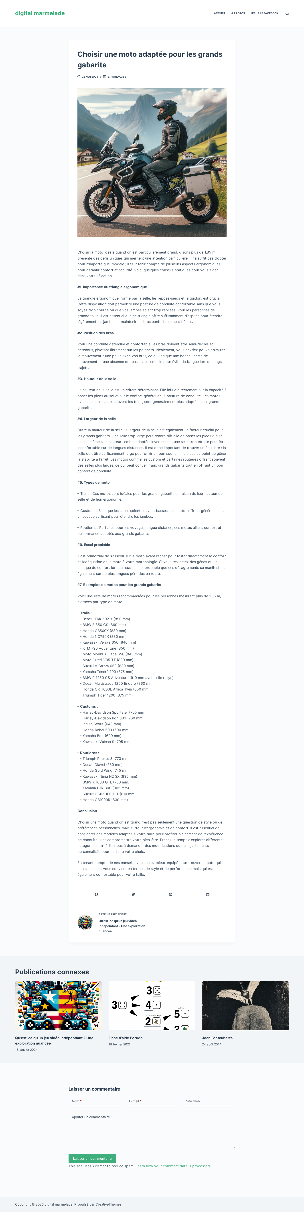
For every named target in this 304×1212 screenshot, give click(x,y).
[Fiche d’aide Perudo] (152, 1005)
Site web (193, 1101)
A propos (238, 13)
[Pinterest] (170, 894)
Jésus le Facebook (264, 13)
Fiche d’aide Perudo (126, 1038)
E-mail (135, 1101)
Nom (77, 1101)
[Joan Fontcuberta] (245, 1005)
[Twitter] (133, 894)
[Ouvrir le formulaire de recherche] (287, 13)
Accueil (220, 13)
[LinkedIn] (208, 894)
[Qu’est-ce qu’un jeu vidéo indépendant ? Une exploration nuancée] (58, 1005)
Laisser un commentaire (92, 1158)
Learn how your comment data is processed (173, 1166)
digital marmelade (40, 13)
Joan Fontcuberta (217, 1038)
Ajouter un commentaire (91, 1117)
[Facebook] (96, 894)
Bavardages (117, 76)
